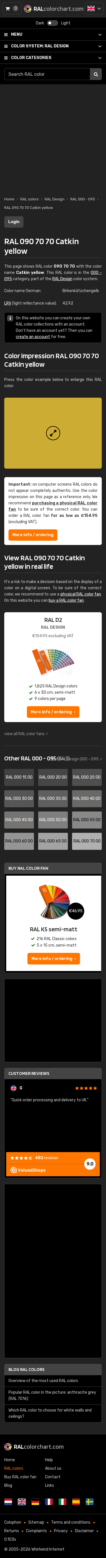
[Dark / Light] (52, 23)
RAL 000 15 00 (19, 777)
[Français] (49, 1501)
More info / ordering (32, 534)
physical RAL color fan (80, 594)
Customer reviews (28, 1073)
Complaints (36, 1530)
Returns (11, 1530)
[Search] (96, 74)
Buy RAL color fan (28, 868)
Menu (16, 34)
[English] (94, 8)
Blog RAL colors (26, 1369)
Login (14, 221)
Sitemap (36, 1522)
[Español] (76, 1501)
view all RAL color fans (24, 733)
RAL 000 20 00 (53, 777)
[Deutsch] (35, 1501)
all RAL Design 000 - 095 (76, 759)
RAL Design (40, 46)
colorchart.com (39, 1446)
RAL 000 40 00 (87, 798)
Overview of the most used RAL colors (43, 1380)
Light (65, 23)
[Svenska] (90, 1501)
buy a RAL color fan (66, 600)
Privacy (61, 1530)
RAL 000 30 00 (19, 798)
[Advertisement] (53, 137)
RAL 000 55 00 (87, 819)
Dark (40, 23)
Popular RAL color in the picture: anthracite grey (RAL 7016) (52, 1395)
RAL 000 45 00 (19, 819)
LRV (7, 303)
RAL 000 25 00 (87, 777)
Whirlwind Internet (47, 1549)
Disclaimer (84, 1530)
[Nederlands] (8, 1501)
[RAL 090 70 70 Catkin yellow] (53, 433)
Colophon (12, 1522)
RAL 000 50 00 (53, 819)
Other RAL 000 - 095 (37, 758)
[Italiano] (62, 1501)
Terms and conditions (70, 1522)
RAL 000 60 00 (19, 841)
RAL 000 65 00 (53, 841)
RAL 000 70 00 (87, 841)
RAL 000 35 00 (53, 798)
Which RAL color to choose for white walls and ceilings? (50, 1413)
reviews (46, 1158)
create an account (33, 336)
